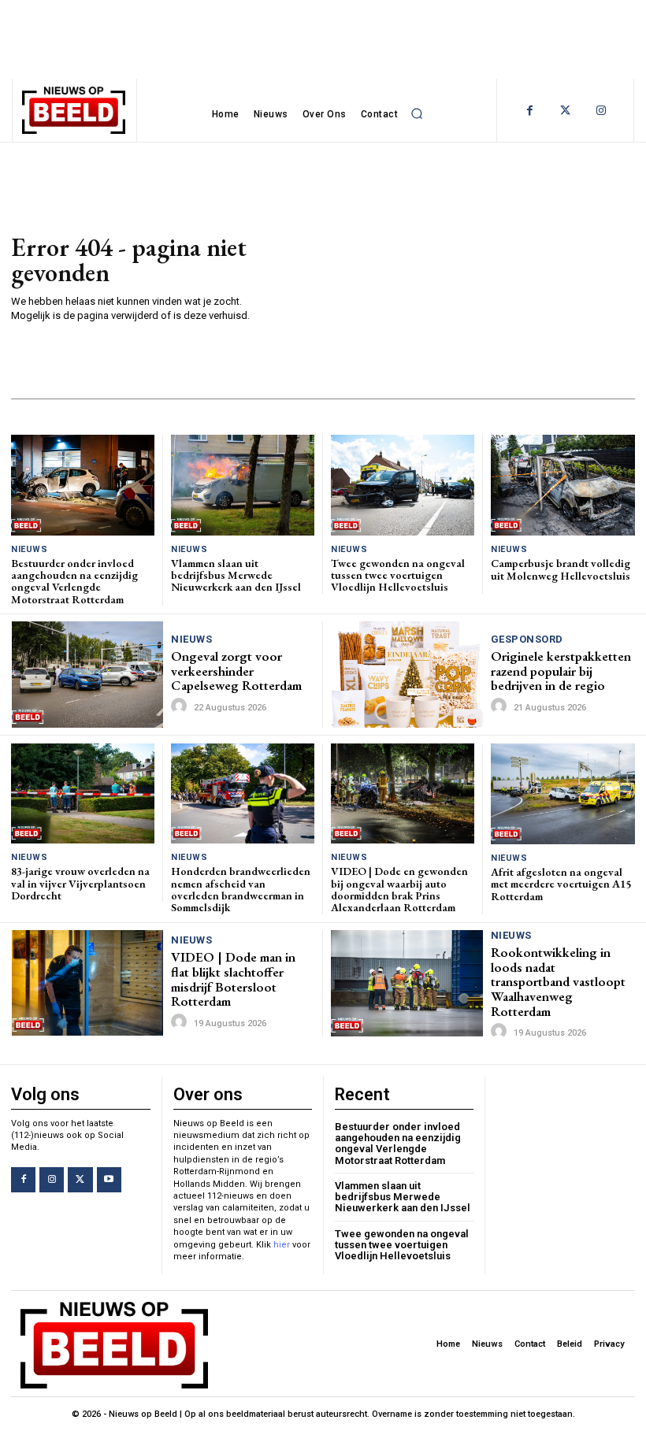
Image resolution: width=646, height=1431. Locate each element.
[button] (417, 114)
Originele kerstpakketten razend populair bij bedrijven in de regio (561, 670)
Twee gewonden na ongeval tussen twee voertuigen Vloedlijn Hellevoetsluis (398, 575)
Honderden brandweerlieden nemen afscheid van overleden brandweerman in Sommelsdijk (240, 889)
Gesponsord (527, 639)
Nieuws (29, 549)
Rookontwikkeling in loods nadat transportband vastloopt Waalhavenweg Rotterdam (558, 981)
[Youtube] (109, 1179)
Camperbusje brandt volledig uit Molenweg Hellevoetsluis (560, 569)
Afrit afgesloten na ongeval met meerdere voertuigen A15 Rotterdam (561, 884)
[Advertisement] (458, 276)
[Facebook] (530, 110)
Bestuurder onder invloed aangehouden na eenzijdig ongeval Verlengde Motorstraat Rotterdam (74, 581)
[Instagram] (600, 110)
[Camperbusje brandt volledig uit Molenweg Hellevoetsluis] (563, 485)
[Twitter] (565, 110)
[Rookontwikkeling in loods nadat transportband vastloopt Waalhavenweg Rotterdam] (407, 983)
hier (281, 1245)
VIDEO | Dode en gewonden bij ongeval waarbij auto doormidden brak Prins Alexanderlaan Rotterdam (399, 889)
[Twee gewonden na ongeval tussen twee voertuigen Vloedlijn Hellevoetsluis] (402, 485)
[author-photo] (181, 706)
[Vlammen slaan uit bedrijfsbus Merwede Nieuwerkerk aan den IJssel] (242, 485)
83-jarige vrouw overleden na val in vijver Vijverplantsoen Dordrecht (80, 883)
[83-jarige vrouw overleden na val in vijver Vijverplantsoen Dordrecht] (82, 793)
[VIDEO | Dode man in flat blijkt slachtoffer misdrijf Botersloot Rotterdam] (87, 983)
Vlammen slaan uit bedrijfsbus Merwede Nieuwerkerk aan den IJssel (236, 575)
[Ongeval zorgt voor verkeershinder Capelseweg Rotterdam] (87, 674)
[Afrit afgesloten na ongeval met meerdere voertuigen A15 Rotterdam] (563, 793)
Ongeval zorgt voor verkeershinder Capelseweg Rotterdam (236, 670)
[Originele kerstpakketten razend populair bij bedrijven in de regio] (407, 674)
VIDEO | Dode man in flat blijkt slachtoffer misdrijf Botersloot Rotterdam (233, 979)
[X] (80, 1179)
